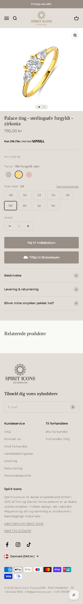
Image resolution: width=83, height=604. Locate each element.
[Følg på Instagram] (18, 544)
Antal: (8, 217)
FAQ (7, 432)
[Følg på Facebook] (7, 544)
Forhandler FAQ (58, 439)
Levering (10, 461)
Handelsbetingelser (19, 454)
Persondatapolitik (17, 475)
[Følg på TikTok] (29, 544)
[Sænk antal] (9, 226)
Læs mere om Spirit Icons (23, 523)
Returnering (13, 468)
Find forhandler (16, 446)
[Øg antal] (28, 226)
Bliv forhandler (57, 432)
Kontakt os (12, 439)
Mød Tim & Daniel (17, 531)
